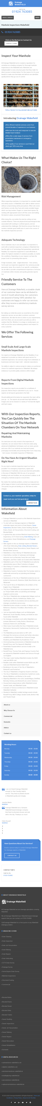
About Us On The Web (29, 1098)
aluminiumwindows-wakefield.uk (12, 1071)
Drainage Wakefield (16, 901)
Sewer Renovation (8, 1041)
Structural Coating (8, 980)
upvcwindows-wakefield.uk (10, 1080)
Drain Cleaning (6, 937)
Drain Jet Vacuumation (9, 945)
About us (7, 705)
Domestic (7, 722)
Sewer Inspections (8, 1023)
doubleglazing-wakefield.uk (10, 1075)
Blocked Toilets (7, 1015)
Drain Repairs (6, 954)
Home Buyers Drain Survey (10, 971)
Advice (6, 728)
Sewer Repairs (6, 1037)
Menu (37, 17)
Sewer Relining (7, 1032)
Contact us (7, 733)
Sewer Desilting (7, 1019)
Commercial (8, 716)
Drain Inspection (7, 941)
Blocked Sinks (6, 1010)
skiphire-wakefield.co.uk (9, 1067)
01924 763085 (12, 32)
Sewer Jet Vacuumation (10, 1028)
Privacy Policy (18, 1098)
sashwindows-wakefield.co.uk (11, 1063)
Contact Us (32, 503)
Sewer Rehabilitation (8, 1045)
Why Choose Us (9, 710)
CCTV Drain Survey (8, 963)
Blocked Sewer (32, 546)
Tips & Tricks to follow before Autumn (21, 110)
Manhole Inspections (9, 976)
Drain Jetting (22, 546)
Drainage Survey (7, 967)
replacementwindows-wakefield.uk (13, 1084)
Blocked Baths (6, 997)
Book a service (8, 17)
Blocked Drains (7, 1002)
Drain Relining (28, 537)
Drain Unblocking (7, 958)
